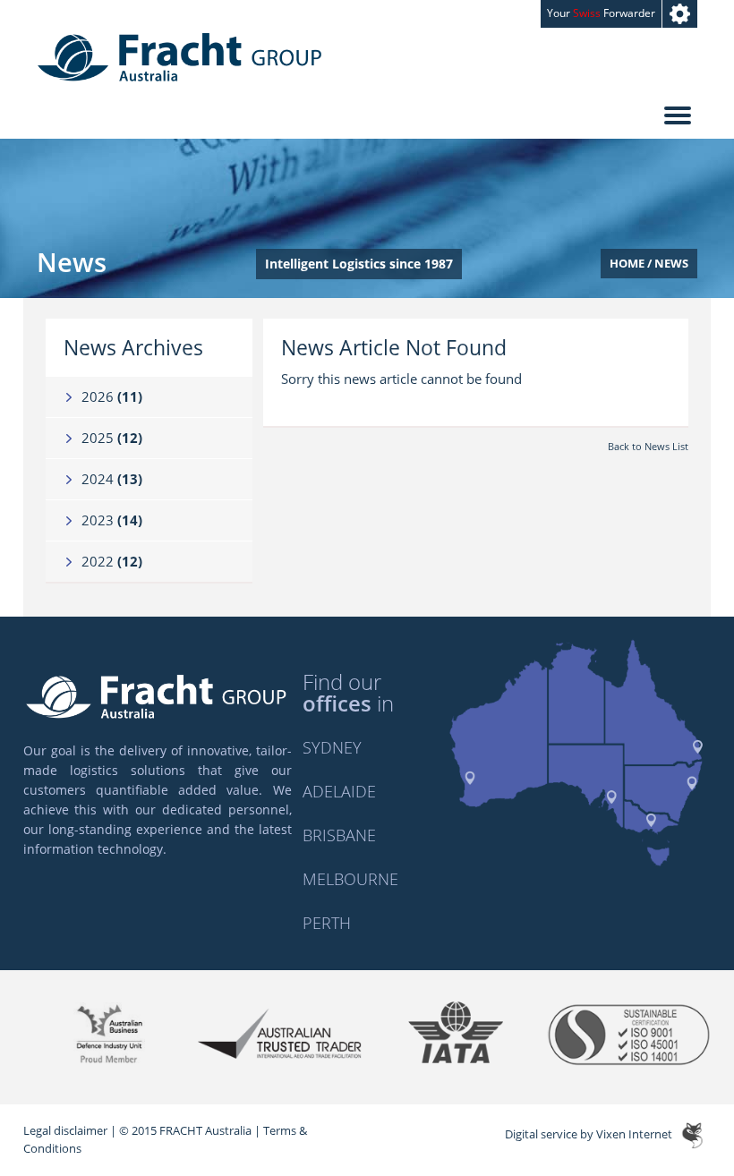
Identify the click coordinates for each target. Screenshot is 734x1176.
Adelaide (339, 791)
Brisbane (339, 835)
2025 (111, 438)
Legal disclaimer (65, 1130)
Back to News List (648, 446)
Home (627, 263)
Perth (327, 922)
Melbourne (350, 879)
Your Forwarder (601, 13)
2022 (111, 561)
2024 (111, 479)
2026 (111, 396)
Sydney (332, 747)
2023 (111, 520)
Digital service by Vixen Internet (588, 1135)
